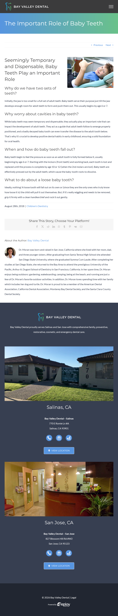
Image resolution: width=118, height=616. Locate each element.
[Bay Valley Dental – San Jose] (59, 462)
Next (108, 44)
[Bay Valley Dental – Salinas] (59, 347)
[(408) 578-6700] (49, 553)
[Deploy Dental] (63, 605)
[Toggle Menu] (111, 6)
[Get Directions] (69, 438)
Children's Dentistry (37, 206)
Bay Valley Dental (38, 240)
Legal (73, 597)
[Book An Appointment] (59, 438)
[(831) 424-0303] (49, 438)
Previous (98, 44)
